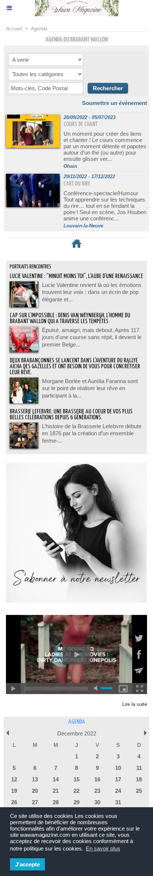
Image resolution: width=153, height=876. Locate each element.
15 (76, 779)
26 (14, 802)
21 (56, 791)
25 (139, 791)
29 (76, 802)
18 (139, 779)
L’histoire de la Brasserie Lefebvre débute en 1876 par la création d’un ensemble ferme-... (91, 433)
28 (56, 802)
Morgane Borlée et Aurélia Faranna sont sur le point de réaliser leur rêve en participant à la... (90, 388)
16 (97, 779)
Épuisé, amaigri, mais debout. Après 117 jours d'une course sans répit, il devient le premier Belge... (91, 337)
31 (118, 802)
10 (118, 768)
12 (14, 779)
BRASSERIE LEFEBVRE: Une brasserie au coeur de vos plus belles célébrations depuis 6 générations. (71, 414)
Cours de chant (81, 124)
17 (118, 779)
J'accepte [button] (27, 864)
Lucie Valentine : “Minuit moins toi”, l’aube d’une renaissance (76, 276)
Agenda (39, 28)
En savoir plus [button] (103, 848)
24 (118, 791)
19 (14, 791)
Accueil (14, 28)
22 (76, 791)
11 (139, 768)
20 (35, 791)
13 (35, 779)
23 (97, 791)
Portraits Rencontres (30, 267)
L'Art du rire (77, 184)
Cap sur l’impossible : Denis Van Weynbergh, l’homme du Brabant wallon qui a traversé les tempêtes (70, 318)
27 (35, 802)
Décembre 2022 (76, 733)
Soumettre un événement (114, 103)
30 (97, 802)
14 (56, 779)
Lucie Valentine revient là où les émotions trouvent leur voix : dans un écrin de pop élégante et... (91, 292)
